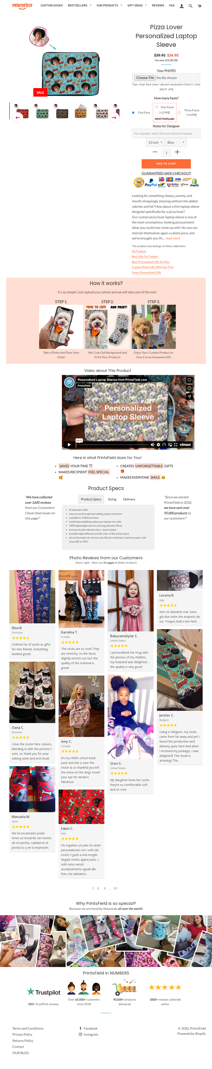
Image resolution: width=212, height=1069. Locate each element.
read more (173, 238)
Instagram (90, 1034)
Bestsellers (78, 5)
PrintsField (198, 1028)
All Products (139, 251)
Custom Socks (52, 5)
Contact (18, 1046)
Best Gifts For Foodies (145, 256)
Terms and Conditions (27, 1028)
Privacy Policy (22, 1034)
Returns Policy (22, 1040)
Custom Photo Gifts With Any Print (152, 267)
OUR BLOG (20, 1053)
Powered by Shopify (191, 1033)
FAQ (172, 5)
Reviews (158, 5)
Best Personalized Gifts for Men (150, 261)
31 (116, 888)
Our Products (108, 5)
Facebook (90, 1028)
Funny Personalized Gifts (146, 272)
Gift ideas (135, 5)
